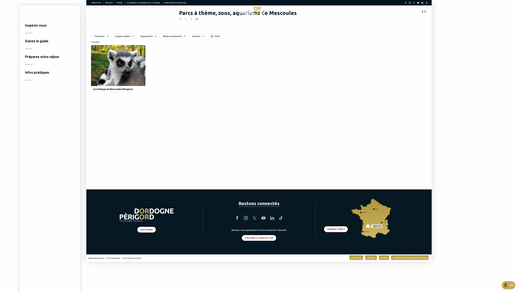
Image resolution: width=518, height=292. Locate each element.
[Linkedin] (422, 3)
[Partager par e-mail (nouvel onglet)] (196, 19)
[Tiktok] (426, 3)
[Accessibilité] (398, 11)
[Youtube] (418, 3)
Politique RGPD (113, 258)
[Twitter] (414, 3)
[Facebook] (405, 3)
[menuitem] (50, 25)
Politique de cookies (132, 258)
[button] (424, 11)
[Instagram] (410, 3)
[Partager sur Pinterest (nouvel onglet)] (191, 19)
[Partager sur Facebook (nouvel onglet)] (180, 19)
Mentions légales (96, 258)
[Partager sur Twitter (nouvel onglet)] (186, 19)
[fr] (424, 11)
